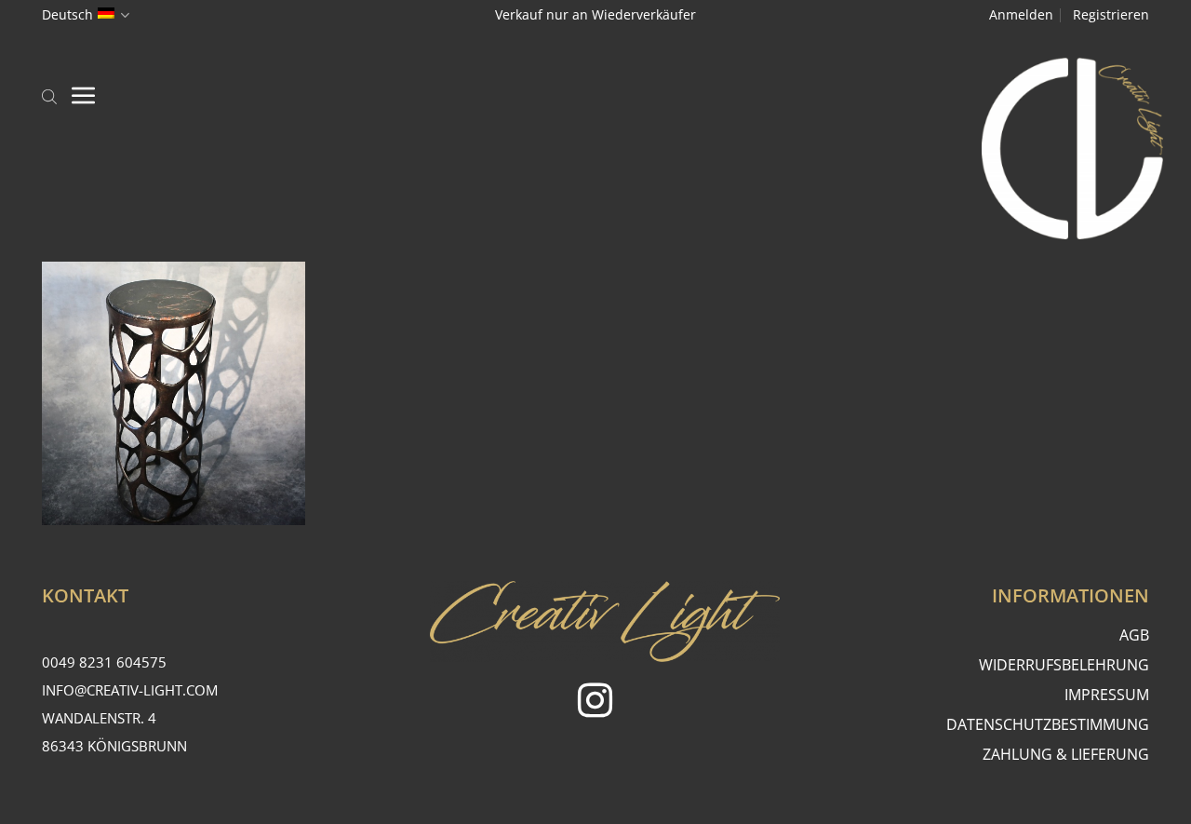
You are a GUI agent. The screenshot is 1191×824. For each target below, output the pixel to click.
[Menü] (84, 95)
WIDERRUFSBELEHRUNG (1064, 665)
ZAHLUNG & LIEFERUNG (1066, 754)
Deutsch (67, 14)
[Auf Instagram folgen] (595, 703)
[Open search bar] (49, 95)
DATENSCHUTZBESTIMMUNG (1047, 724)
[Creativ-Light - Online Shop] (595, 148)
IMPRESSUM (1106, 694)
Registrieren (1111, 14)
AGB (1134, 635)
